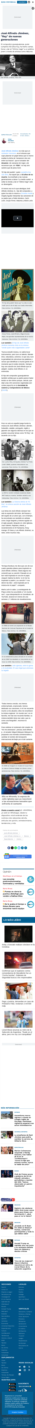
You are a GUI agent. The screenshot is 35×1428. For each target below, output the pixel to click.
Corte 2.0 (4, 1289)
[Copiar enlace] (22, 847)
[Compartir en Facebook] (8, 847)
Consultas (4, 1355)
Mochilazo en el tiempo (12, 876)
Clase (3, 1360)
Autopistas (5, 1352)
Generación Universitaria (23, 1325)
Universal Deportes (7, 1326)
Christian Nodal (26, 193)
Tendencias (5, 1335)
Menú (3, 1345)
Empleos (22, 1319)
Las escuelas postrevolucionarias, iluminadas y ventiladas (13, 881)
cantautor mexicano (8, 153)
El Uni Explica (6, 1299)
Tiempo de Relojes (7, 1375)
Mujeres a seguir (6, 1292)
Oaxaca (21, 1289)
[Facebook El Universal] (24, 1367)
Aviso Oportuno (24, 1316)
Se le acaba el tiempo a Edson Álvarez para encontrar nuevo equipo (14, 906)
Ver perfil (11, 142)
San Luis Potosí (24, 1299)
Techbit (3, 1343)
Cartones (4, 1321)
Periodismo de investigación (6, 1296)
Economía (4, 1323)
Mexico (26, 836)
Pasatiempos (23, 1340)
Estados (4, 1314)
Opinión (7, 871)
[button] (22, 2)
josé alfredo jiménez (11, 833)
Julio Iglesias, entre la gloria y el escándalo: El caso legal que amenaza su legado (17, 668)
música (19, 839)
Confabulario (5, 1333)
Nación (3, 1287)
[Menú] (33, 2)
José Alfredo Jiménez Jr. (12, 836)
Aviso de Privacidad (18, 1407)
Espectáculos (6, 134)
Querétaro (22, 1297)
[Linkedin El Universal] (20, 1374)
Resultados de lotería (23, 1347)
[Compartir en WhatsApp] (15, 847)
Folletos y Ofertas (25, 1314)
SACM (4, 390)
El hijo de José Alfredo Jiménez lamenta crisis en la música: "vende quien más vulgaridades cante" (15, 345)
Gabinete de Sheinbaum (5, 1303)
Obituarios (22, 1321)
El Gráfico (22, 1328)
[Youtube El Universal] (20, 1370)
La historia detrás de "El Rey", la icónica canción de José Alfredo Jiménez (16, 504)
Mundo (3, 1306)
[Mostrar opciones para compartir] (33, 8)
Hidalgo (21, 1294)
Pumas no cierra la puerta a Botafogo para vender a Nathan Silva (13, 893)
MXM (3, 1340)
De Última (4, 1367)
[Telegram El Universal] (20, 1367)
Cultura (3, 1330)
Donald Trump (6, 1309)
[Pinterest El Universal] (29, 1370)
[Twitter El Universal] (29, 1367)
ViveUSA (21, 1336)
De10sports (22, 1331)
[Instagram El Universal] (25, 1370)
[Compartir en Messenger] (19, 847)
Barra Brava (7, 888)
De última (4, 1347)
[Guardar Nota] (25, 847)
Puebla (21, 1292)
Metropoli (4, 1311)
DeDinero (22, 1333)
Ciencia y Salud (6, 1338)
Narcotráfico (5, 1316)
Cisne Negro (5, 1377)
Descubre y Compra (25, 1311)
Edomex (21, 1287)
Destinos (4, 1350)
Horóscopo (22, 1343)
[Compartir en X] (12, 847)
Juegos (21, 1338)
